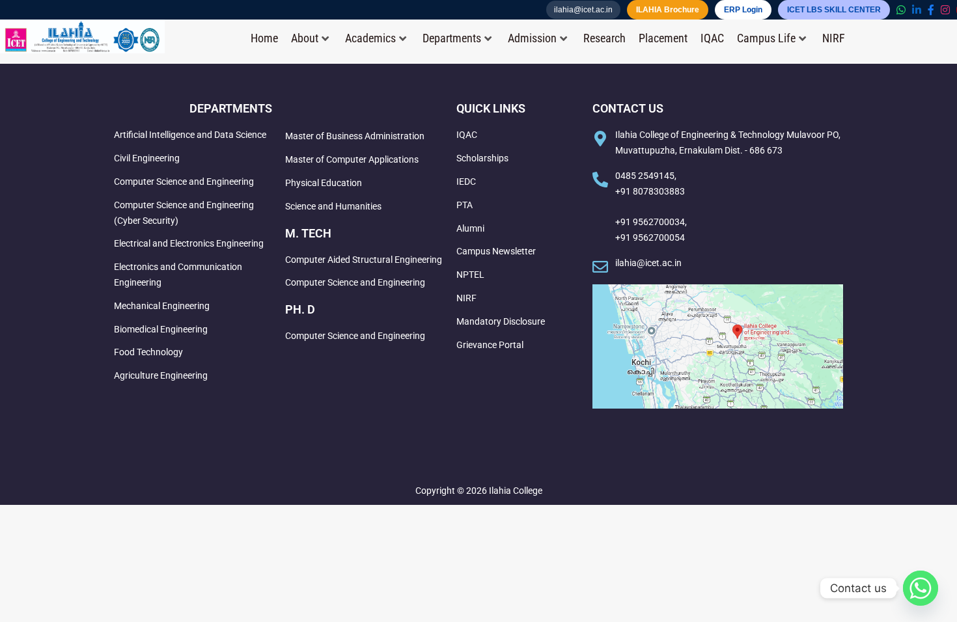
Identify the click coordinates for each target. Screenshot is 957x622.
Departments (452, 38)
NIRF (833, 38)
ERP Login (743, 9)
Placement (663, 38)
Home (264, 38)
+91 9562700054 (650, 237)
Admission (532, 38)
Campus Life (766, 38)
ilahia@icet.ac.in (583, 9)
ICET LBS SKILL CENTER (834, 9)
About (304, 38)
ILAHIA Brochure (667, 9)
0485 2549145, (645, 175)
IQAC (712, 38)
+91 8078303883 (650, 191)
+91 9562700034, (651, 222)
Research (604, 38)
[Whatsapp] (920, 588)
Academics (370, 38)
